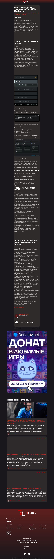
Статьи (8, 532)
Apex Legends (32, 528)
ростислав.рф (20, 518)
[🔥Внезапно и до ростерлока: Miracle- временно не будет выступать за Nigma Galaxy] (27, 418)
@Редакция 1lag (24, 314)
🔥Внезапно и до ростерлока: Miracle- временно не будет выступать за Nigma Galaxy (26, 422)
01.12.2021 (26, 13)
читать (43, 500)
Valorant (20, 528)
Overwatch (31, 529)
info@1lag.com (38, 558)
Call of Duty (21, 525)
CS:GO (8, 527)
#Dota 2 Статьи (41, 403)
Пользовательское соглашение (27, 542)
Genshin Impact (44, 524)
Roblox (19, 524)
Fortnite (31, 527)
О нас (27, 544)
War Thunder (43, 528)
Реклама (27, 548)
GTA (41, 525)
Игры (7, 533)
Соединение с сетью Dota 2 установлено (26, 454)
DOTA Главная (19, 307)
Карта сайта (27, 538)
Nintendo (8, 531)
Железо (8, 534)
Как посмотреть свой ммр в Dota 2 (24, 488)
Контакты (27, 546)
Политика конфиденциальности (27, 540)
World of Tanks (10, 528)
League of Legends (31, 525)
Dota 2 (19, 527)
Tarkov (41, 527)
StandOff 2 (9, 524)
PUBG (7, 525)
